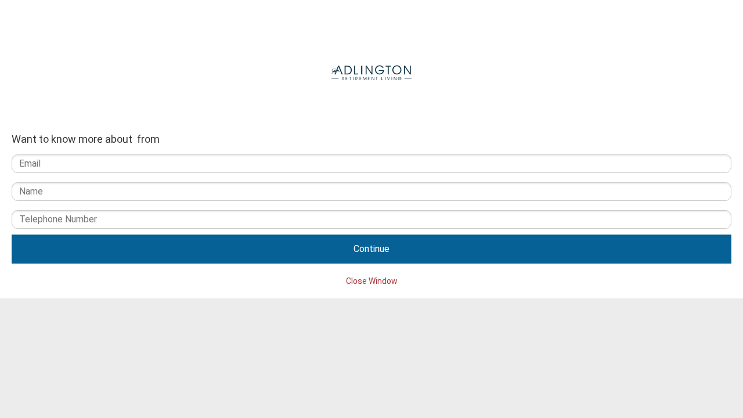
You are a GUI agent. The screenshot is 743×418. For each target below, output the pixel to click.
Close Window (372, 281)
